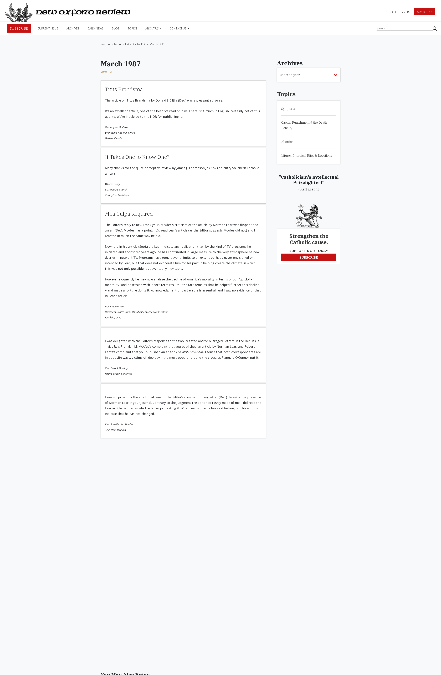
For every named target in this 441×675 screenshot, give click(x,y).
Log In (405, 12)
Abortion (287, 142)
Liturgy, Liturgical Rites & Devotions (306, 156)
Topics (132, 28)
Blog (115, 28)
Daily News (95, 28)
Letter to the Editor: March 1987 (145, 44)
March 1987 (107, 71)
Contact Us (178, 28)
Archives (72, 28)
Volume (105, 44)
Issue (117, 44)
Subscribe (424, 12)
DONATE (391, 12)
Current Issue (48, 28)
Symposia (288, 109)
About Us (152, 28)
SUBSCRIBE (308, 257)
